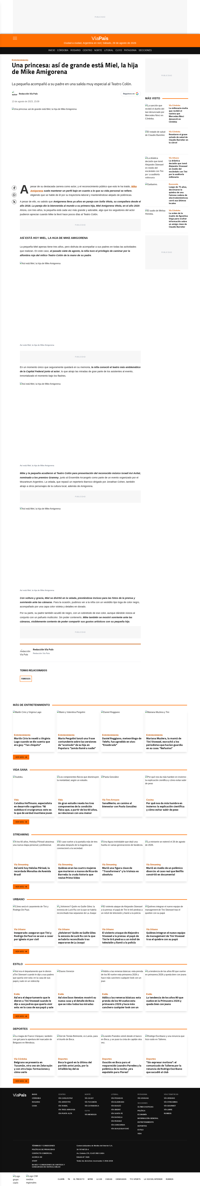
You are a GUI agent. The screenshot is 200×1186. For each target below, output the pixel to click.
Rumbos (168, 1113)
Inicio (51, 50)
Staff (34, 1161)
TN (69, 1179)
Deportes (142, 1126)
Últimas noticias (145, 1107)
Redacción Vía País (28, 93)
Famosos (25, 678)
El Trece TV (78, 1179)
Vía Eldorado (117, 1102)
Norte (98, 50)
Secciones (145, 50)
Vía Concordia (118, 1125)
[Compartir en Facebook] (14, 188)
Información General (148, 1118)
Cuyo (119, 50)
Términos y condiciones (43, 1146)
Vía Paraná (116, 1121)
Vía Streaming (170, 1102)
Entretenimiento (146, 1122)
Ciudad (108, 1179)
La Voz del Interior (153, 1179)
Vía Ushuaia (143, 1098)
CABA (34, 1106)
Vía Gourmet (170, 1106)
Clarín (61, 1179)
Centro (87, 50)
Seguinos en (129, 94)
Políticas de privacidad (43, 1149)
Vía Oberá (116, 1110)
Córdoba (62, 50)
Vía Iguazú (116, 1106)
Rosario (75, 50)
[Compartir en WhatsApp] (14, 194)
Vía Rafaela (116, 1117)
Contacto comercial (42, 1153)
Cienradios (121, 1179)
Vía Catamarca (92, 1106)
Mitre (90, 1179)
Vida (140, 1134)
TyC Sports (135, 1179)
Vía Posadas (117, 1098)
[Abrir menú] (38, 38)
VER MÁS (19, 757)
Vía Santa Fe (117, 1113)
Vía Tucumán (91, 1102)
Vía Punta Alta (65, 1113)
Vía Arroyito (64, 1102)
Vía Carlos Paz (65, 1098)
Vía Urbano (169, 1098)
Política (141, 1111)
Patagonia (130, 50)
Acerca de (37, 1157)
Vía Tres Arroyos (66, 1110)
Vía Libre (168, 1110)
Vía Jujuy (89, 1098)
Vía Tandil (63, 1106)
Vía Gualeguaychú (120, 1129)
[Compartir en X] (14, 201)
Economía (142, 1114)
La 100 (99, 1179)
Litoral (108, 50)
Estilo (141, 1130)
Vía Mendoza (91, 1114)
